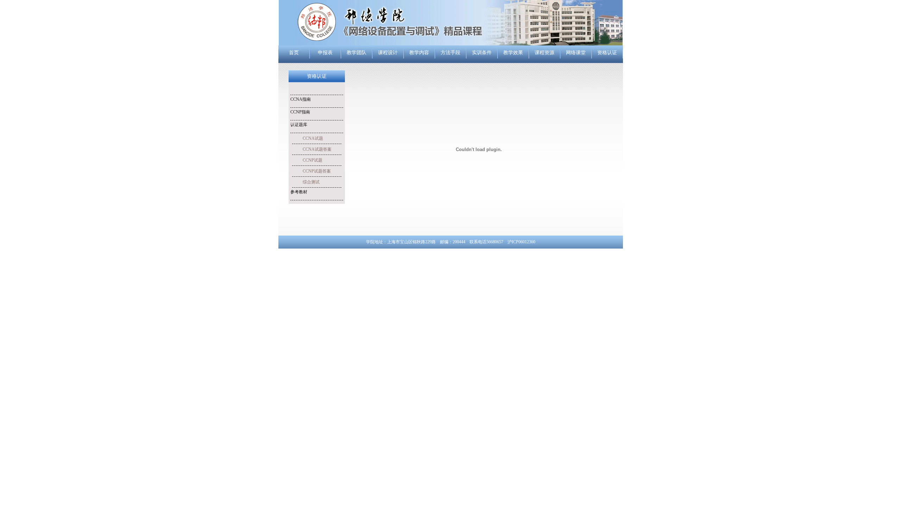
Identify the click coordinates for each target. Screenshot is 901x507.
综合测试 (311, 182)
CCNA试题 (313, 138)
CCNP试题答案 (317, 171)
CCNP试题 (312, 160)
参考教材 (298, 191)
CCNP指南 (300, 111)
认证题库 (298, 124)
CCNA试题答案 (317, 149)
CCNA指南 (300, 99)
